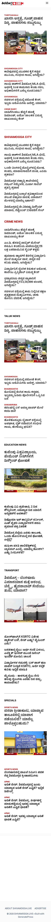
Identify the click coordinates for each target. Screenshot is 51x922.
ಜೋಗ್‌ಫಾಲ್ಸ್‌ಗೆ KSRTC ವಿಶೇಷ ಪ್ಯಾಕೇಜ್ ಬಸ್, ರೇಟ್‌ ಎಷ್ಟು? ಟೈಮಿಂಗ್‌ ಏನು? (24, 641)
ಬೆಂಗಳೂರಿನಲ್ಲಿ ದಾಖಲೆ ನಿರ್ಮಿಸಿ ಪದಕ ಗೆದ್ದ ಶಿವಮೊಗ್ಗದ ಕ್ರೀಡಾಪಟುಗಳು (24, 774)
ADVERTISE (40, 909)
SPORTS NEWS (11, 707)
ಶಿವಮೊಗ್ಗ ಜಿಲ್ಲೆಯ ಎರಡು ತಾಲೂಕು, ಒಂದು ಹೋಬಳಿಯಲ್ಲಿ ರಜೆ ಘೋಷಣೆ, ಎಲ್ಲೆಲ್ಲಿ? (23, 537)
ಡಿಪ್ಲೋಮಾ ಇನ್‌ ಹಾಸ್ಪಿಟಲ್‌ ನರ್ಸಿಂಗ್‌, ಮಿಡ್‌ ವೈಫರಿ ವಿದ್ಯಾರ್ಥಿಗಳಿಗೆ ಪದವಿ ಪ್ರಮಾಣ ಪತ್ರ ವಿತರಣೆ (24, 524)
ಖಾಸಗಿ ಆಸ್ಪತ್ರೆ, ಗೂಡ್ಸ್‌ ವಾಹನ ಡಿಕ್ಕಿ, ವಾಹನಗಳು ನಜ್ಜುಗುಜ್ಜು (23, 21)
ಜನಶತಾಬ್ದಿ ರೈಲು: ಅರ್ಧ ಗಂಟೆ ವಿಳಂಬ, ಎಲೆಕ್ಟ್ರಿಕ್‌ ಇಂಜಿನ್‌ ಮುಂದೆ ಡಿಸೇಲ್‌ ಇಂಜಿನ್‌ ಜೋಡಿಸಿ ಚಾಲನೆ (24, 654)
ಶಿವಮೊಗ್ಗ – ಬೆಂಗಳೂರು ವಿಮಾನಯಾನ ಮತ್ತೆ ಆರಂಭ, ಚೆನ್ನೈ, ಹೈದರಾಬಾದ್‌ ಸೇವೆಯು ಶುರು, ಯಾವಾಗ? (24, 584)
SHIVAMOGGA (11, 97)
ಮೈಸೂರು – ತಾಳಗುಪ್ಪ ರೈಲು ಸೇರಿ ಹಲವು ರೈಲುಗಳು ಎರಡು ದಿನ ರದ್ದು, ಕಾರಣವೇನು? (23, 680)
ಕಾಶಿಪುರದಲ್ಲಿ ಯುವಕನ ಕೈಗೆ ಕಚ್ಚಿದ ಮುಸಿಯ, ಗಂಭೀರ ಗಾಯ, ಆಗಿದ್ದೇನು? (24, 73)
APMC (7, 782)
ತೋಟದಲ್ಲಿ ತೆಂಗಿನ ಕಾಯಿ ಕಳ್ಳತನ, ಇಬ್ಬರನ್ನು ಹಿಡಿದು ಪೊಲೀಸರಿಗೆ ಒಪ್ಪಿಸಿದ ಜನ (24, 396)
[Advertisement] (25, 868)
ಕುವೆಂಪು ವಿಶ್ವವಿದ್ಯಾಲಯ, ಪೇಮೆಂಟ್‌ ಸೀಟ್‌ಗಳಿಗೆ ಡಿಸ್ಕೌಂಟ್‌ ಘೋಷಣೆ (20, 457)
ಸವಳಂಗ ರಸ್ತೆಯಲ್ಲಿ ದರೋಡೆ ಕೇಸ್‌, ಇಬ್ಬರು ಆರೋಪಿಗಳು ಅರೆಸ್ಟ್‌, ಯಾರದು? (25, 102)
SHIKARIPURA (10, 405)
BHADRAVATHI (11, 389)
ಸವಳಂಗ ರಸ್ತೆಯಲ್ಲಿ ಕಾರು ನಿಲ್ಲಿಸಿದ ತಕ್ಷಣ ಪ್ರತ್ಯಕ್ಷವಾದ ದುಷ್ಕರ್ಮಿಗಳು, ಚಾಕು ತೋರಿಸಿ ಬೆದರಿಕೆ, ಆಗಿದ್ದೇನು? (25, 295)
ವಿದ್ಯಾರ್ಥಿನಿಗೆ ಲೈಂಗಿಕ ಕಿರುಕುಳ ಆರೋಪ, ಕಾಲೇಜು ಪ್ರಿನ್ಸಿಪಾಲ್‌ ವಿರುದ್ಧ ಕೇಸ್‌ (25, 271)
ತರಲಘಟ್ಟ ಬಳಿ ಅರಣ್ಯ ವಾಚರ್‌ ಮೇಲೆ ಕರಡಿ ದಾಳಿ (23, 410)
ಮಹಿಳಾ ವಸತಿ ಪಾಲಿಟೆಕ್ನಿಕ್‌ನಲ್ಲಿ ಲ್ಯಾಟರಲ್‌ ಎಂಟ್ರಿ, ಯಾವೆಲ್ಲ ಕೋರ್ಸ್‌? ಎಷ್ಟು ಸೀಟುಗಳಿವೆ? (24, 550)
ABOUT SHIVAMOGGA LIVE (18, 909)
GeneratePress (25, 917)
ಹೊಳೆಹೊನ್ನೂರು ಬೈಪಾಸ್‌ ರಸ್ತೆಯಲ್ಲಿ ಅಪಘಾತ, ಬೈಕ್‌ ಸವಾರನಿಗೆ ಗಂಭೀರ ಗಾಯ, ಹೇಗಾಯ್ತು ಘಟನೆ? (22, 424)
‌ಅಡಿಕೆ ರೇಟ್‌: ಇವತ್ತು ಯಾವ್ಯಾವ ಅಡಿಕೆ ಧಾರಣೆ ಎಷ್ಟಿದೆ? (23, 818)
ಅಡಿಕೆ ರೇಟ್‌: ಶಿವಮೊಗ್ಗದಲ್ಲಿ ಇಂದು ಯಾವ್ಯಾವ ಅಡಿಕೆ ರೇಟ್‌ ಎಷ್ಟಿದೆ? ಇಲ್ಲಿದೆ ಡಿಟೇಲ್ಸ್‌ (24, 788)
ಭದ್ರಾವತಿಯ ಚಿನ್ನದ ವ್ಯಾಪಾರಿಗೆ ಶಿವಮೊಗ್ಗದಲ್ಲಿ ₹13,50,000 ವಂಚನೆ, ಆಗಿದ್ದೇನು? (23, 282)
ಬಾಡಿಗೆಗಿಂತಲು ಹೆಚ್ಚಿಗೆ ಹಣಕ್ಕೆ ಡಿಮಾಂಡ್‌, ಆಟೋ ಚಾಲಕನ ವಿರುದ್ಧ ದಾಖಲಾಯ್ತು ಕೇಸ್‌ (23, 116)
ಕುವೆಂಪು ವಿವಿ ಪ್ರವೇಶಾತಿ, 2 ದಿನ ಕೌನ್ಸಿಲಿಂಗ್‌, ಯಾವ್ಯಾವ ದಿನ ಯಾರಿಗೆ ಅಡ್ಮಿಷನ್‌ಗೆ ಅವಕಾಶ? (22, 511)
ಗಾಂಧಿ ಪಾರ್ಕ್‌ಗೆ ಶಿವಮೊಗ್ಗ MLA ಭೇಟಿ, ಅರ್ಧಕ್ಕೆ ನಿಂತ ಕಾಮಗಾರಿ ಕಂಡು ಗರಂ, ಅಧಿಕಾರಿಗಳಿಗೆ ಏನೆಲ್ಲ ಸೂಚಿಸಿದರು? (24, 88)
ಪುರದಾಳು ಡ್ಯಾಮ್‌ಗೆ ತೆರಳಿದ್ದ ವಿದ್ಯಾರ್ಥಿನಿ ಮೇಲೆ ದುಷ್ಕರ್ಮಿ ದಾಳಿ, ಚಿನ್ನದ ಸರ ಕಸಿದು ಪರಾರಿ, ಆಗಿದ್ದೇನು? (25, 260)
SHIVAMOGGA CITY (13, 68)
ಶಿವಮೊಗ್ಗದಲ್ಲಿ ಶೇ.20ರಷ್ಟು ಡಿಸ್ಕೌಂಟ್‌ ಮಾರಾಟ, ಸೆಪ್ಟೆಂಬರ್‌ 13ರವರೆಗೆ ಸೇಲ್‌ (24, 209)
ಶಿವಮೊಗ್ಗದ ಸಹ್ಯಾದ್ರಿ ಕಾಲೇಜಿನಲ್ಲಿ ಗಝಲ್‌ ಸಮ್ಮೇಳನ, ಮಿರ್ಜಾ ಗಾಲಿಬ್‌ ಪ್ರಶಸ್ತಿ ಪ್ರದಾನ (23, 185)
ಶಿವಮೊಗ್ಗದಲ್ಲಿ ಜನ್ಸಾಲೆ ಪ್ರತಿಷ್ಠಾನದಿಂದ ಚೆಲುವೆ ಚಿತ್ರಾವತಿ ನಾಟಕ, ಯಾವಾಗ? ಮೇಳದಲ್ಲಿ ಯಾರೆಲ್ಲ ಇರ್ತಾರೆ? (23, 198)
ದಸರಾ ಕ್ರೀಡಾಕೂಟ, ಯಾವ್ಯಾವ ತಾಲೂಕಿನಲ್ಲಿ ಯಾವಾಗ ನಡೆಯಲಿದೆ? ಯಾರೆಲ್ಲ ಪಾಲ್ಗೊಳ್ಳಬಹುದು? (23, 717)
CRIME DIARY (10, 109)
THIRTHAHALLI (11, 15)
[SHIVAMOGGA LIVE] (12, 3)
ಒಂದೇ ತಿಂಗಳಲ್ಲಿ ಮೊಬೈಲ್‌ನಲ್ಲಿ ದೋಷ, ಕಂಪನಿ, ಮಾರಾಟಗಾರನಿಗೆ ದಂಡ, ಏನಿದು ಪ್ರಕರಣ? (25, 172)
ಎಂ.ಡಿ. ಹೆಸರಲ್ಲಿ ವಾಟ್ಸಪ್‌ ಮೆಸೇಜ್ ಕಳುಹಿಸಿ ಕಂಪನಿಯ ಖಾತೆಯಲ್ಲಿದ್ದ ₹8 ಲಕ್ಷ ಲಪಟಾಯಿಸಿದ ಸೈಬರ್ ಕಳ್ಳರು (23, 247)
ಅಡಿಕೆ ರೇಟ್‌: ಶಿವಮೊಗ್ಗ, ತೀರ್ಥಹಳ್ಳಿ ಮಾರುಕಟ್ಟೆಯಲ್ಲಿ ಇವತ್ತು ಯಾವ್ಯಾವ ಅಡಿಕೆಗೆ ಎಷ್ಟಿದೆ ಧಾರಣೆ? (22, 804)
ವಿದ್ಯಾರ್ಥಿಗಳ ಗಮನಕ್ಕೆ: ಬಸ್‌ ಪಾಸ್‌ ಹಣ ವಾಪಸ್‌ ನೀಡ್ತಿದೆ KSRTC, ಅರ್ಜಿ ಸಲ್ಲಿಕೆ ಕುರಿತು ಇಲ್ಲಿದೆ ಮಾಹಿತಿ (25, 667)
